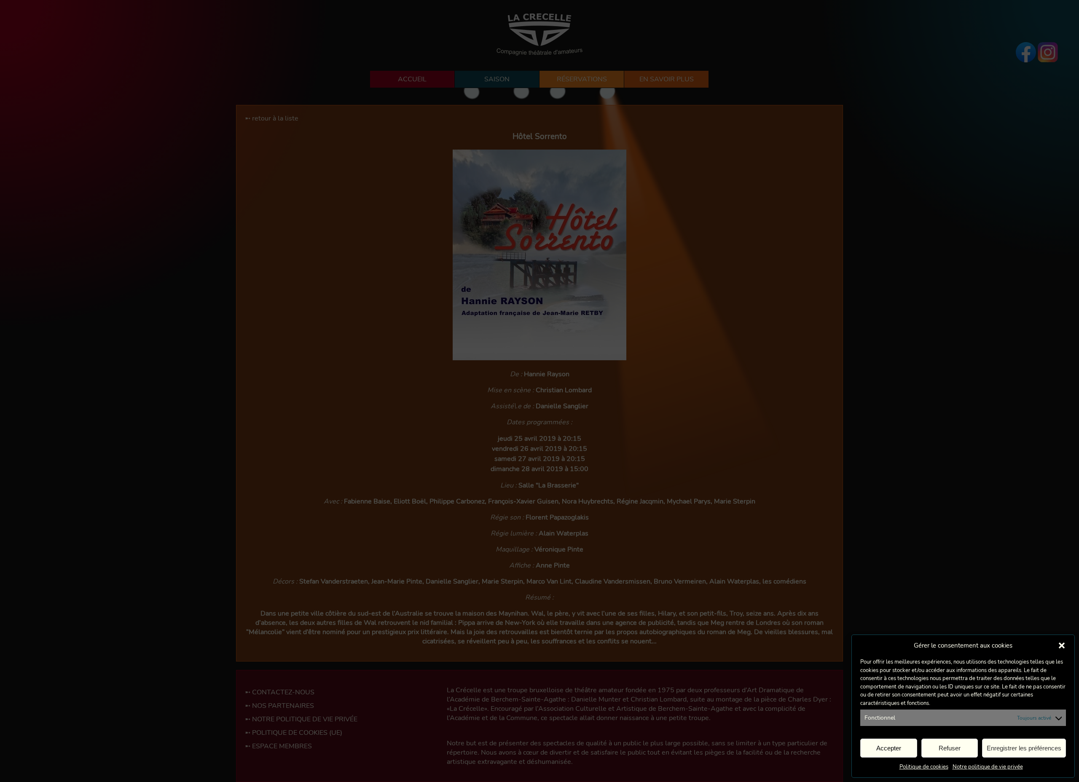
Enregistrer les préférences (1024, 748)
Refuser (950, 748)
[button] (1062, 645)
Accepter (888, 748)
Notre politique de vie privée (988, 767)
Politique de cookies (923, 767)
